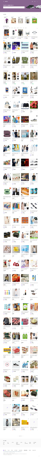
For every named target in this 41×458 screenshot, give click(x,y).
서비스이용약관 (15, 450)
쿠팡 (3, 443)
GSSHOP (17, 442)
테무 (25, 442)
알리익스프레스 (26, 443)
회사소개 (8, 450)
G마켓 (3, 444)
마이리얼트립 (34, 442)
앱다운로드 (5, 450)
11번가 (4, 442)
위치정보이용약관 (20, 450)
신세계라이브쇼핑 (18, 444)
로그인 (32, 1)
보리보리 (30, 443)
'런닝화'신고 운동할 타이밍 (7, 5)
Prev (3, 19)
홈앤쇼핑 (17, 443)
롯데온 (8, 443)
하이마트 (21, 442)
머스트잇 (13, 442)
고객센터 (12, 450)
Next (37, 19)
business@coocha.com (24, 453)
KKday (34, 443)
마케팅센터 (30, 450)
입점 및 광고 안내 (34, 450)
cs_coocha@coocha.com (16, 453)
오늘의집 (30, 442)
